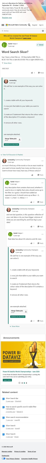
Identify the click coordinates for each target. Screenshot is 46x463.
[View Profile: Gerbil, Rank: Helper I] (4, 45)
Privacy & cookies (20, 451)
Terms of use (32, 451)
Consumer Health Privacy (29, 458)
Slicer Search (10, 425)
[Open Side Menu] (3, 25)
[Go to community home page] (16, 25)
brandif (17, 428)
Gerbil (10, 44)
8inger (16, 437)
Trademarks (5, 455)
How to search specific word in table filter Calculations (21, 408)
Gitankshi (18, 401)
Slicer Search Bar (12, 398)
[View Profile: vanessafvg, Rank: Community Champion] (4, 161)
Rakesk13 (20, 412)
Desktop (6, 31)
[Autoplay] (19, 383)
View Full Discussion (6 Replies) (13, 155)
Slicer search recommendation (17, 417)
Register (34, 25)
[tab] (22, 383)
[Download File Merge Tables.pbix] (20, 139)
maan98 (17, 420)
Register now (7, 17)
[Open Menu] (42, 30)
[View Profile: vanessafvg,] (6, 81)
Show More (7, 63)
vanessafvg (12, 80)
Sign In (41, 25)
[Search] (29, 25)
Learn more (27, 38)
